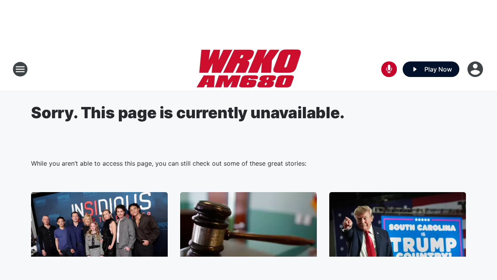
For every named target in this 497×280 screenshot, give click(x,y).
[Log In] (476, 69)
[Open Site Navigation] (20, 69)
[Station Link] (248, 69)
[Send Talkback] (389, 69)
